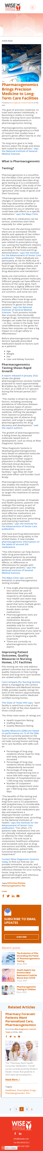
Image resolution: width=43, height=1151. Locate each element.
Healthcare (10, 1090)
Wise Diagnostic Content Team (20, 103)
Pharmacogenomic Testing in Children (26, 988)
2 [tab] (21, 1109)
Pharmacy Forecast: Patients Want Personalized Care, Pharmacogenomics (20, 1019)
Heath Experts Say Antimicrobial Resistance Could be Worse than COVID (27, 974)
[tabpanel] (21, 1056)
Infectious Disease (16, 883)
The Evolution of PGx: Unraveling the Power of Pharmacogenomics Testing (28, 957)
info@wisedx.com (21, 1138)
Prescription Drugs (26, 1090)
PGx (23, 885)
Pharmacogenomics (11, 885)
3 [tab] (26, 1109)
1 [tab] (16, 1109)
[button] (11, 1109)
